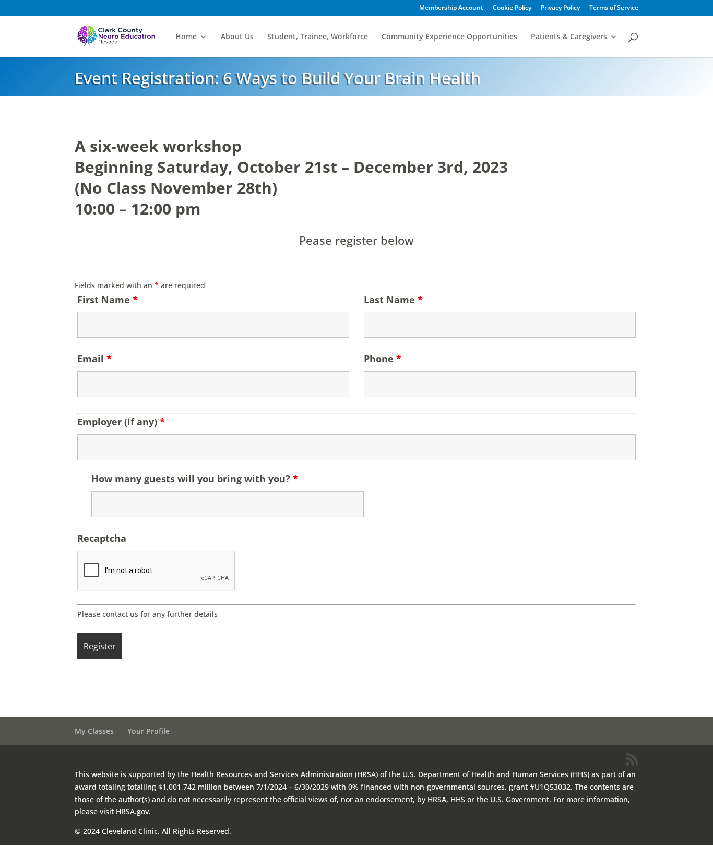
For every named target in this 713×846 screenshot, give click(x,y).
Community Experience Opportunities (449, 37)
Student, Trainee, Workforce (317, 37)
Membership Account (451, 8)
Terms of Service (613, 8)
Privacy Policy (560, 8)
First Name (107, 299)
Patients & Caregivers (569, 37)
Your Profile (148, 731)
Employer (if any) (121, 421)
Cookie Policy (512, 8)
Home (186, 37)
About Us (237, 37)
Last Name (393, 299)
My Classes (94, 731)
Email (94, 358)
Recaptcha (101, 538)
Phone (382, 358)
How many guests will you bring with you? (194, 478)
